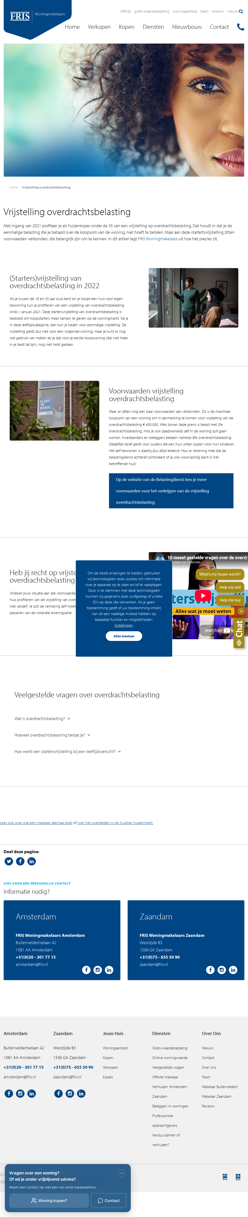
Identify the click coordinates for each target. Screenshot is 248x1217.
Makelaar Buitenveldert (220, 1086)
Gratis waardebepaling (151, 11)
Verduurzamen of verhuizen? (166, 1140)
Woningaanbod (185, 11)
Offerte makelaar (165, 1076)
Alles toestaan (124, 636)
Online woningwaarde (170, 1057)
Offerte (125, 11)
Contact (208, 1057)
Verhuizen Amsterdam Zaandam (169, 1091)
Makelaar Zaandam (216, 1096)
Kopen (108, 1057)
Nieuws (233, 11)
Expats (108, 1076)
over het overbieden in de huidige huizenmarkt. (115, 822)
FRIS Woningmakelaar (157, 238)
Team (205, 11)
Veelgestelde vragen (168, 1067)
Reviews (218, 11)
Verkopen (110, 1067)
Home (14, 187)
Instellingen (124, 625)
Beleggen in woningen (170, 1106)
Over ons (209, 1067)
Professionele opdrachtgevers (164, 1120)
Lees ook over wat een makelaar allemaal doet (36, 822)
